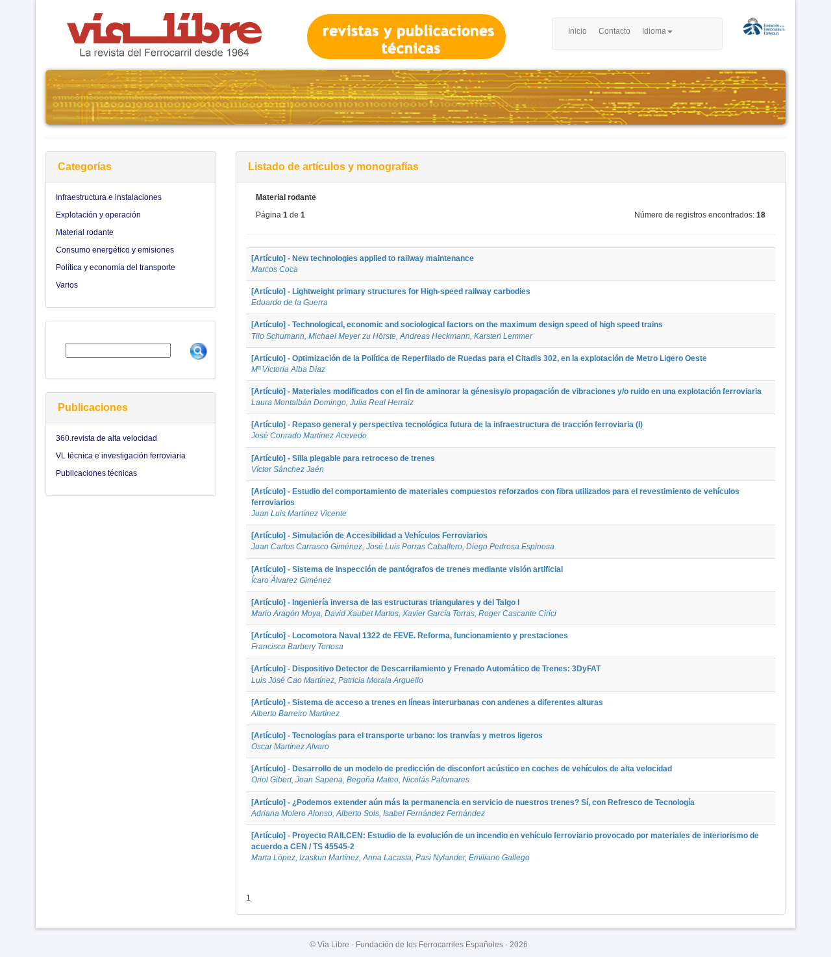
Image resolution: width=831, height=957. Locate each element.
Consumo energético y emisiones (115, 250)
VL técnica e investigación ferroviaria (121, 455)
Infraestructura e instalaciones (109, 197)
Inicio (577, 31)
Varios (67, 285)
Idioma (654, 31)
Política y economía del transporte (115, 267)
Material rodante (85, 232)
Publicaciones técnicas (96, 473)
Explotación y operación (98, 214)
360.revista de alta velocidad (106, 438)
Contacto (614, 31)
